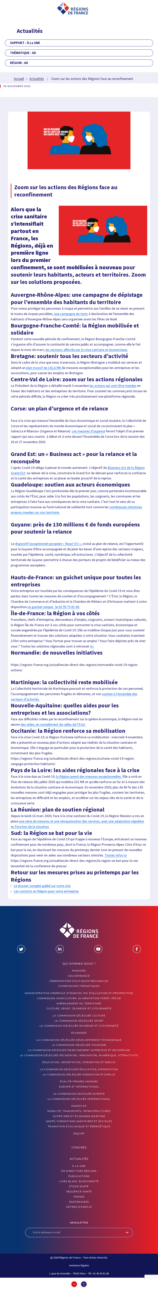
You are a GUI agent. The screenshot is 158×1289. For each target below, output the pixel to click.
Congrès (79, 1147)
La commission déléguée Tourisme (79, 1045)
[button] (16, 8)
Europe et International (79, 1086)
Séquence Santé (79, 1191)
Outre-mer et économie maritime (79, 1116)
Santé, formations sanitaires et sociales (79, 1121)
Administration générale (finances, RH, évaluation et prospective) (79, 993)
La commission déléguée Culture (79, 1015)
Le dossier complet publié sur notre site (42, 886)
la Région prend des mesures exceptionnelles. (89, 776)
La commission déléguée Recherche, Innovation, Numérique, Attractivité (79, 1055)
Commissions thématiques (79, 986)
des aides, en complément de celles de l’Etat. (53, 724)
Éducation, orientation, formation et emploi (79, 1062)
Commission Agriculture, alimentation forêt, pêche (79, 998)
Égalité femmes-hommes (79, 1081)
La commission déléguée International (79, 1098)
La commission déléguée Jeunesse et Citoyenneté (79, 1025)
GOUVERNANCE (79, 975)
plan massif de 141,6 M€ (44, 368)
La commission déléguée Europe (79, 1093)
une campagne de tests (71, 314)
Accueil (19, 78)
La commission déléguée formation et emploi (79, 1074)
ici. (92, 646)
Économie (79, 1032)
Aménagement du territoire (79, 1003)
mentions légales (79, 1265)
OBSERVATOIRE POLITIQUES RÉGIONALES (79, 980)
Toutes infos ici (115, 855)
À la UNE (79, 1165)
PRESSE (79, 1196)
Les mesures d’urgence (88, 431)
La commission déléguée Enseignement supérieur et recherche (79, 1050)
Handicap (79, 1105)
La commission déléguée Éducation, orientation (79, 1069)
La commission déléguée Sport (79, 1020)
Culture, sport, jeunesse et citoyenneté (79, 1008)
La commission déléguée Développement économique (79, 1039)
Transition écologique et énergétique (79, 1126)
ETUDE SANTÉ (79, 1186)
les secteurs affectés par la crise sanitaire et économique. (86, 349)
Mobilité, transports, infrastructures (78, 1110)
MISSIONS (79, 970)
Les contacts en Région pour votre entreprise (46, 891)
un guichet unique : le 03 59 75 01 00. (54, 607)
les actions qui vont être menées (113, 385)
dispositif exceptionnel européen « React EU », (48, 543)
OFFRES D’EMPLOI (79, 1206)
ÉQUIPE (79, 1133)
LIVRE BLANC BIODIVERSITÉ (79, 1181)
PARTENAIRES (79, 1201)
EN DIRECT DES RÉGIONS (79, 1171)
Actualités (36, 78)
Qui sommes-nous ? (79, 963)
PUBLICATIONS (79, 1176)
